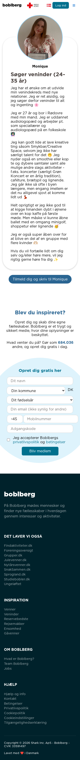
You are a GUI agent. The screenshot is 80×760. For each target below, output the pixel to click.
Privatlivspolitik (16, 708)
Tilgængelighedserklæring (25, 722)
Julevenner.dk (15, 560)
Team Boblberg (16, 663)
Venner (10, 609)
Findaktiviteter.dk (18, 545)
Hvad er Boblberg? (19, 659)
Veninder (11, 614)
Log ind (60, 5)
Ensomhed (12, 628)
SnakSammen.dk (17, 569)
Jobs (8, 668)
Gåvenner (11, 633)
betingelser (55, 442)
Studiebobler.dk (17, 579)
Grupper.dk (13, 555)
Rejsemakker (14, 624)
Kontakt (10, 698)
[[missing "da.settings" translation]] (49, 5)
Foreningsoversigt (18, 550)
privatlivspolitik (26, 442)
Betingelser (13, 703)
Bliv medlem (40, 451)
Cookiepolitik (14, 713)
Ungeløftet (12, 584)
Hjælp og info (15, 694)
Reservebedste (16, 619)
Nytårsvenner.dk (17, 565)
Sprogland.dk (15, 574)
